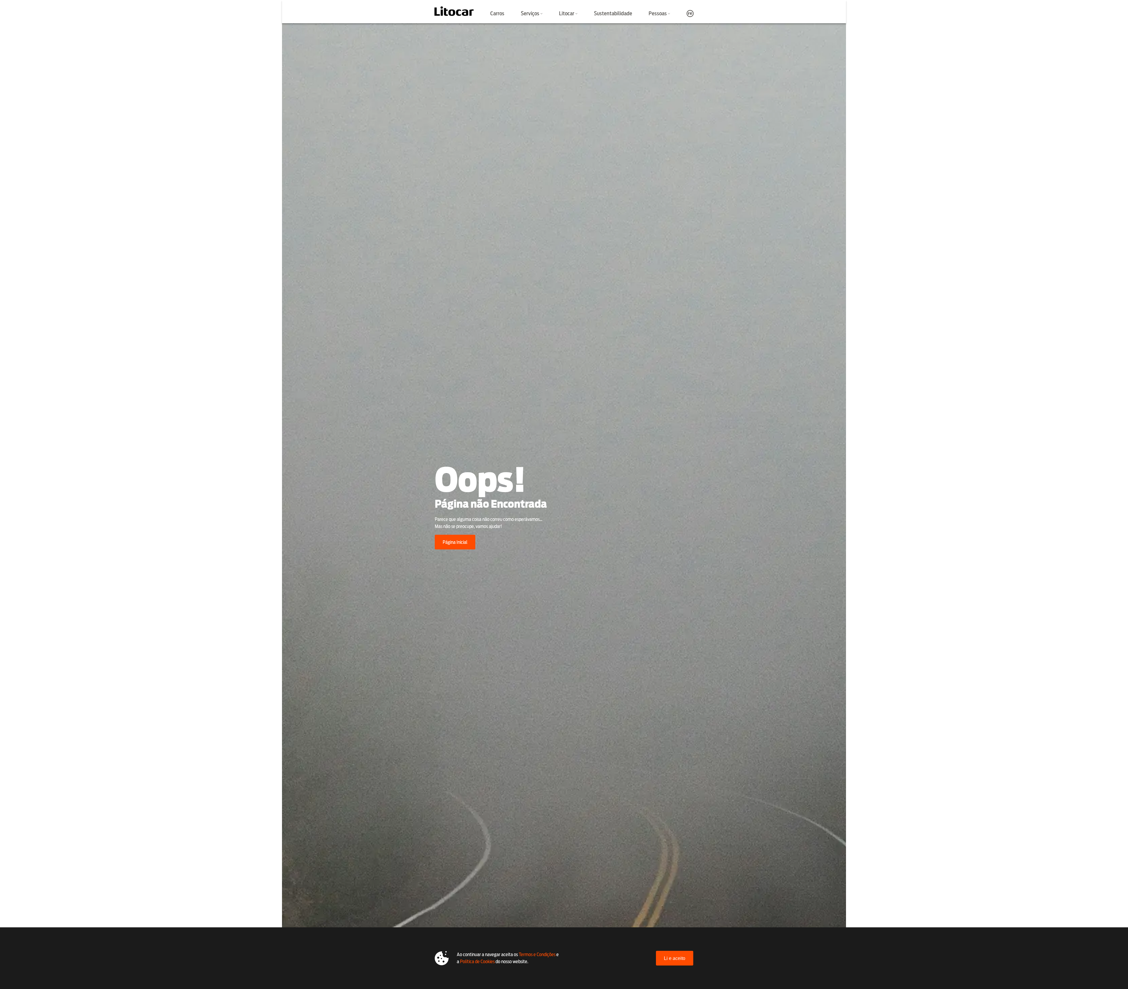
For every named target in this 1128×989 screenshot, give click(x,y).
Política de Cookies (477, 961)
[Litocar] (454, 11)
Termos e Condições (537, 954)
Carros (497, 13)
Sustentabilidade (613, 13)
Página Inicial (455, 542)
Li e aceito (674, 958)
